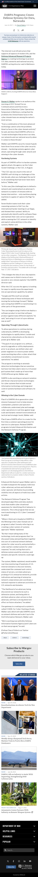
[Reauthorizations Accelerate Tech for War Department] (19, 693)
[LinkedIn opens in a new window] (24, 861)
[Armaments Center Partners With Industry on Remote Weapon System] (19, 798)
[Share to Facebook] (14, 31)
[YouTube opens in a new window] (30, 861)
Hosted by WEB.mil (19, 875)
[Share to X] (18, 31)
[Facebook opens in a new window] (13, 861)
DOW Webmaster (13, 41)
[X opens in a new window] (8, 861)
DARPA (5, 637)
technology (25, 637)
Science (14, 637)
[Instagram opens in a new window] (19, 861)
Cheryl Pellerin (21, 25)
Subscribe (19, 664)
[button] (35, 6)
